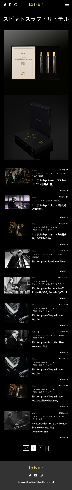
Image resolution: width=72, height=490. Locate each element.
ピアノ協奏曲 (38, 176)
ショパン (54, 227)
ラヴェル (57, 201)
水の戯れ (35, 257)
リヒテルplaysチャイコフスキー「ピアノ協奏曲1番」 (49, 182)
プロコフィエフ (38, 338)
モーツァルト (37, 419)
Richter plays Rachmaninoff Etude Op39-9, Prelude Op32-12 (49, 290)
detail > (64, 190)
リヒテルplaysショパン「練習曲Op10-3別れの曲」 (49, 236)
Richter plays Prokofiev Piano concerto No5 (48, 344)
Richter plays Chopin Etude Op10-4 (47, 317)
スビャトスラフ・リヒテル (42, 173)
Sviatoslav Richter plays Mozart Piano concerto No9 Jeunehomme (49, 427)
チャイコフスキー (60, 173)
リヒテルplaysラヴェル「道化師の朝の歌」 (49, 207)
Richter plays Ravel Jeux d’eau (48, 261)
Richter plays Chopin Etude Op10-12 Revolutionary (47, 398)
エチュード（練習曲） (40, 227)
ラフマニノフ (59, 284)
